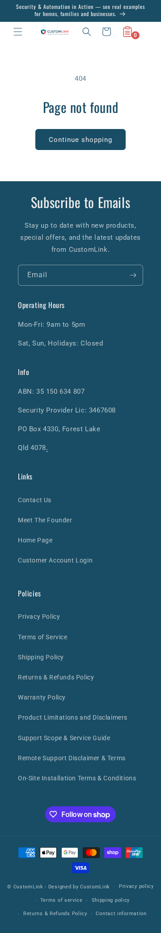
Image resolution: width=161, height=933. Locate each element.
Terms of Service (43, 637)
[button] (18, 32)
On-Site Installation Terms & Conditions (77, 778)
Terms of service (61, 900)
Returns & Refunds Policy (56, 677)
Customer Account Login (55, 560)
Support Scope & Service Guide (64, 737)
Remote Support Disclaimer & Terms (72, 758)
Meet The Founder (45, 520)
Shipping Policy (41, 657)
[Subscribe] (133, 275)
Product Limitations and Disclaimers (72, 717)
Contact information (121, 913)
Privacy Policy (39, 616)
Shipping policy (111, 900)
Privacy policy (136, 886)
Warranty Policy (42, 697)
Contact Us (34, 500)
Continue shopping (80, 140)
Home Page (35, 540)
